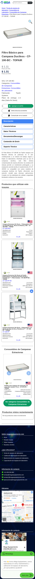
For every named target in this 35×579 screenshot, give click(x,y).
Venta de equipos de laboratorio (13, 453)
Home (3, 8)
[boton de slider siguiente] (27, 373)
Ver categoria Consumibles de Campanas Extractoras (17, 403)
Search (30, 2)
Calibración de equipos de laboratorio (15, 455)
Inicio (5, 437)
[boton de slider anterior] (7, 373)
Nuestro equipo (8, 440)
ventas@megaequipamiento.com (14, 475)
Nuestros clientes (9, 445)
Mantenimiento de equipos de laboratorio (16, 458)
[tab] (17, 121)
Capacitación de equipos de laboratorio (16, 460)
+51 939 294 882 (9, 472)
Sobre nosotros (8, 442)
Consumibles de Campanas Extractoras (11, 85)
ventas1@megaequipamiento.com (14, 477)
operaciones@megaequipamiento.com (15, 480)
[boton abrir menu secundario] (31, 291)
